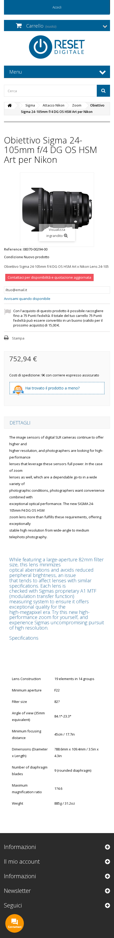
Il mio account (22, 861)
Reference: (13, 249)
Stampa (18, 338)
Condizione (13, 256)
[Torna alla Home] (10, 105)
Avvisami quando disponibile (27, 298)
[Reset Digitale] (57, 47)
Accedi (57, 7)
